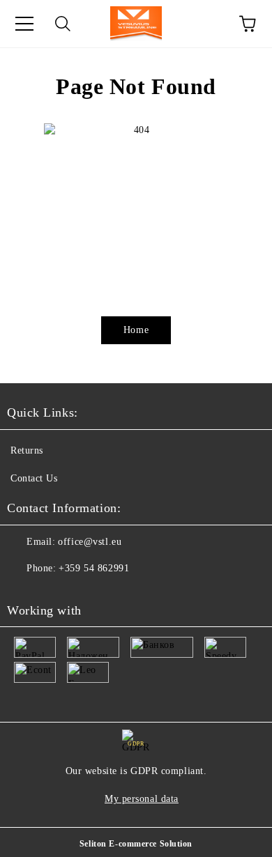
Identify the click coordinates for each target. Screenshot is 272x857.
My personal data (142, 799)
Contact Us (34, 478)
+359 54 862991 (94, 568)
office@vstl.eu (89, 541)
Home (136, 330)
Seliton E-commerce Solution (136, 844)
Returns (26, 450)
